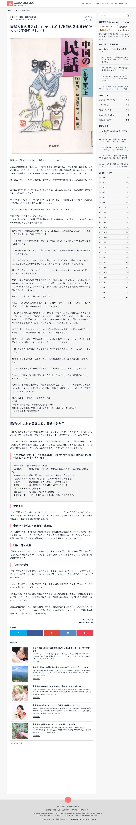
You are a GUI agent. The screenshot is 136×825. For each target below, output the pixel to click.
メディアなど (113, 105)
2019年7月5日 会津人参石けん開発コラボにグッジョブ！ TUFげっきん (115, 140)
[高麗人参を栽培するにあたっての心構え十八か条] (20, 731)
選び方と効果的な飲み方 (113, 115)
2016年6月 (113, 247)
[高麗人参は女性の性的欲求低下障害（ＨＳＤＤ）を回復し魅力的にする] (20, 655)
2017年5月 (113, 207)
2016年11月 (113, 232)
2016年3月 (113, 257)
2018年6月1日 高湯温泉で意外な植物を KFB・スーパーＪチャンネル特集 (115, 88)
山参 (87, 620)
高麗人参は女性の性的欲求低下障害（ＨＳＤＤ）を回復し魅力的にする (61, 649)
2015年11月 (113, 272)
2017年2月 (113, 217)
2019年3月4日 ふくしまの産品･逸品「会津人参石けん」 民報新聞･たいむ (115, 148)
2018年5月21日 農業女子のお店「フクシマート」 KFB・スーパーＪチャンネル (114, 78)
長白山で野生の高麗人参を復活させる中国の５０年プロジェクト (60, 667)
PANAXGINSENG (24, 3)
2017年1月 (113, 222)
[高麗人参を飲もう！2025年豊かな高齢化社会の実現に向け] (20, 693)
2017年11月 (113, 202)
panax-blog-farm (87, 622)
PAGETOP (122, 4)
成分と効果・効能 (16, 19)
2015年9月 (113, 282)
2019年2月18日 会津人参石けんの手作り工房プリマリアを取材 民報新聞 (114, 157)
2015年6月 (113, 297)
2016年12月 (113, 227)
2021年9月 (113, 182)
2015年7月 (113, 292)
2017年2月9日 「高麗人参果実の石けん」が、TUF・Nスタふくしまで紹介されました (115, 59)
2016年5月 (113, 252)
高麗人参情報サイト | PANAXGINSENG (69, 819)
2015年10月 (113, 277)
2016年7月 (113, 242)
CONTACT (105, 4)
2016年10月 (113, 237)
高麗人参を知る (86, 4)
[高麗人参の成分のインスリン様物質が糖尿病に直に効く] (20, 712)
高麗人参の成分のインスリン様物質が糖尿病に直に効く (56, 705)
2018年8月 (113, 192)
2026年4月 (113, 177)
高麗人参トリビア (29, 19)
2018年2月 (113, 197)
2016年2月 (113, 262)
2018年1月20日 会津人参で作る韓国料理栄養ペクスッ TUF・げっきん (114, 69)
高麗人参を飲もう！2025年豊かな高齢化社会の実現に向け (58, 686)
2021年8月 (113, 187)
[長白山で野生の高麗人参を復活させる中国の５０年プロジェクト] (20, 674)
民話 (91, 620)
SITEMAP (114, 4)
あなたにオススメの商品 (113, 100)
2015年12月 (113, 267)
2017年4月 (113, 212)
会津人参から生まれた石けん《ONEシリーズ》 (115, 50)
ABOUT (97, 4)
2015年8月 (113, 287)
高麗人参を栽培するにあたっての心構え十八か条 (54, 724)
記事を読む (36, 661)
